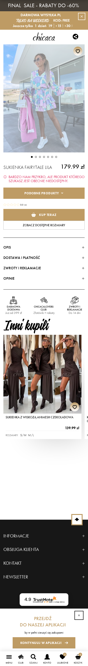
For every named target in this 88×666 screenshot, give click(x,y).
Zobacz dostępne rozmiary (44, 225)
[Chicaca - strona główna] (44, 36)
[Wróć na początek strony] (77, 519)
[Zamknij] (78, 615)
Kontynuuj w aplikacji (41, 643)
